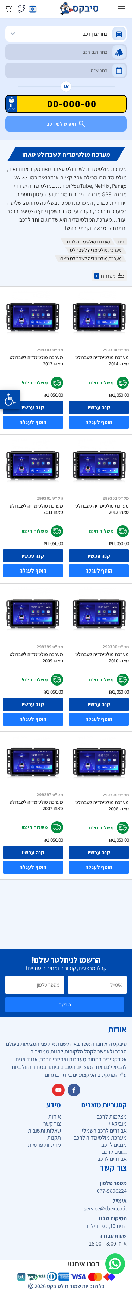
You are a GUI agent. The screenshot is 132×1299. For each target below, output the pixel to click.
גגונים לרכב (114, 1151)
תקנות (54, 1137)
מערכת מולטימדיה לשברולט (95, 250)
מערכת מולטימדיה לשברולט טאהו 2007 (36, 805)
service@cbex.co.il (105, 1208)
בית (121, 241)
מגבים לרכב (114, 1144)
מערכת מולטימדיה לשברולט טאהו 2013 (36, 360)
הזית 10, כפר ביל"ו (107, 1226)
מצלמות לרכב (112, 1116)
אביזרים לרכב (112, 1159)
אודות (54, 1116)
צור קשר (52, 1123)
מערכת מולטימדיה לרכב (87, 241)
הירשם (64, 1004)
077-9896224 (112, 1191)
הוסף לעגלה (98, 422)
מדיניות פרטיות (44, 1144)
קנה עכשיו (99, 407)
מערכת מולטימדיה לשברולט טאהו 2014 (102, 360)
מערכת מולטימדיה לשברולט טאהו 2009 (36, 657)
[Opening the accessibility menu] (10, 399)
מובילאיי (118, 1123)
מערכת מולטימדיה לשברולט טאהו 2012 (102, 509)
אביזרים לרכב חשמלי (104, 1130)
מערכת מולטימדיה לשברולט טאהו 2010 (102, 657)
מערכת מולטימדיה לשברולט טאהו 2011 (36, 509)
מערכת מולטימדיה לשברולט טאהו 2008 (102, 805)
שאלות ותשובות (44, 1130)
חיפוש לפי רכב (61, 124)
